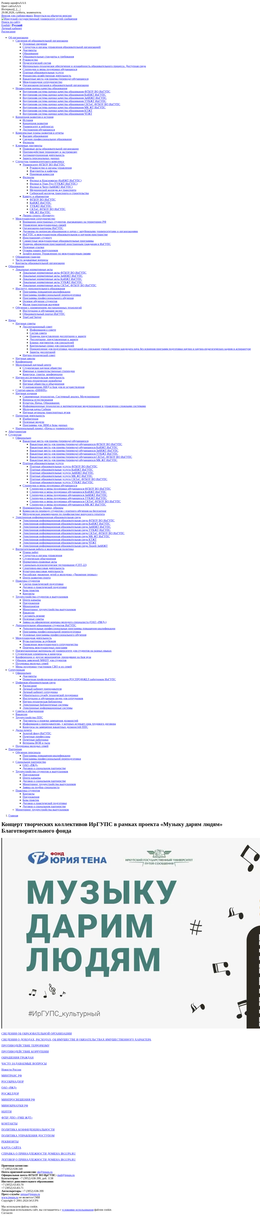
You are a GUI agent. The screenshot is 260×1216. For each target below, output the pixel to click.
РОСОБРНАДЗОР (12, 1081)
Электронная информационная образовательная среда (48, 517)
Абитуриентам (17, 431)
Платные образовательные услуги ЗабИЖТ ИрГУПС (62, 472)
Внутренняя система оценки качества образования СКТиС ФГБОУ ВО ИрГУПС (71, 104)
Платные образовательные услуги (43, 72)
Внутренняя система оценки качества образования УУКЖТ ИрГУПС (64, 101)
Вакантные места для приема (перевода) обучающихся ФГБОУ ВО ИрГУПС (76, 444)
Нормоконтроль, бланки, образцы (43, 507)
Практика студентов (28, 580)
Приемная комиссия (42, 174)
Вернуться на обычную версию (53, 15)
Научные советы (26, 323)
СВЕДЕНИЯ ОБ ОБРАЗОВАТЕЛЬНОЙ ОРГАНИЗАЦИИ (36, 1033)
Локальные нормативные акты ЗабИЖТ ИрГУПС (53, 275)
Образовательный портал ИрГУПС (44, 313)
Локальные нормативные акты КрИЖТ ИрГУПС (52, 278)
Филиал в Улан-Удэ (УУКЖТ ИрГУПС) (53, 183)
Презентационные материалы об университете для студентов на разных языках (64, 650)
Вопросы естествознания (38, 399)
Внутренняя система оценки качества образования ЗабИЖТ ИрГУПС (65, 97)
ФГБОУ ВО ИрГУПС (43, 199)
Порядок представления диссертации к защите (58, 336)
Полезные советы (33, 618)
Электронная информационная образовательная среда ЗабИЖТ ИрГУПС (67, 526)
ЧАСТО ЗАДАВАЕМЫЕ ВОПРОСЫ (24, 1063)
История (28, 120)
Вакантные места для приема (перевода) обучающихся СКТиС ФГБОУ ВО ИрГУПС (81, 456)
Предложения (31, 603)
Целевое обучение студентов (40, 301)
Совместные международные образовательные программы (58, 240)
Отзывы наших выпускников (40, 250)
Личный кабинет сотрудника (40, 692)
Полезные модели (33, 421)
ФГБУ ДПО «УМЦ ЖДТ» (17, 1117)
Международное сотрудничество (42, 81)
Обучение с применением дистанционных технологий (49, 307)
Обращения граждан (28, 256)
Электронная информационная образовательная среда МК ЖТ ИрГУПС (66, 536)
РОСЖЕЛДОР (10, 1093)
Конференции (24, 361)
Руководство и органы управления (51, 167)
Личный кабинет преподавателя (42, 688)
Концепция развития (35, 123)
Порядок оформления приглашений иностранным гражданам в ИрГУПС (67, 244)
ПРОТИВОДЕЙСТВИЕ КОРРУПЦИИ (25, 1051)
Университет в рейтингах (38, 126)
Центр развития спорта (37, 577)
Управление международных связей (44, 224)
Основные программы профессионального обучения (54, 634)
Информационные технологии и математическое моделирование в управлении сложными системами (84, 406)
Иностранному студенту (37, 237)
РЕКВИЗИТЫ (10, 1141)
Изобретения (30, 418)
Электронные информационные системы (48, 707)
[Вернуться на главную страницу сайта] (39, 18)
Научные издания (26, 393)
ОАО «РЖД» (30, 765)
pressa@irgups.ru (30, 1194)
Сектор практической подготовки (43, 583)
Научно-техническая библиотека (42, 701)
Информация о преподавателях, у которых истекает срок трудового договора (69, 723)
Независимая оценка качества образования (41, 88)
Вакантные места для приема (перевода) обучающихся (55, 78)
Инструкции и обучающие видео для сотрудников (53, 698)
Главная (13, 815)
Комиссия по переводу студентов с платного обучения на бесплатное (64, 510)
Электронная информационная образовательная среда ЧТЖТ (59, 542)
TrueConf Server (32, 317)
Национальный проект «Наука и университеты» (45, 428)
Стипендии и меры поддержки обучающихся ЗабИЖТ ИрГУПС (68, 495)
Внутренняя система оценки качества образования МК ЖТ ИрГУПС (64, 107)
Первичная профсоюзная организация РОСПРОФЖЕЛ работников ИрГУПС (69, 679)
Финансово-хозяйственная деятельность (47, 75)
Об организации (18, 37)
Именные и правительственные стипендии (49, 371)
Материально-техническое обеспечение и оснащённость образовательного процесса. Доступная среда (84, 66)
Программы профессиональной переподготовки (52, 294)
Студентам (14, 434)
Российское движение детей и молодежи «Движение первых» (60, 574)
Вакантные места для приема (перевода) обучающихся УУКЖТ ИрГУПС (74, 453)
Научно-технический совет (39, 355)
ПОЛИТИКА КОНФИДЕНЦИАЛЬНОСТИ (28, 1129)
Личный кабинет (11, 28)
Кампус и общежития (36, 196)
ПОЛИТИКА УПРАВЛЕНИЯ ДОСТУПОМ (27, 1135)
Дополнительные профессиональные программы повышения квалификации (69, 628)
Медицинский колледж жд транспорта (53, 190)
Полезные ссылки (33, 247)
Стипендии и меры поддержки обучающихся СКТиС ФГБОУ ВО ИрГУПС (75, 501)
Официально (23, 437)
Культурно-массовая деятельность (43, 571)
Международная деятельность (34, 638)
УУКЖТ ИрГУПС (41, 205)
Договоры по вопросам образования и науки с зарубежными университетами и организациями (80, 231)
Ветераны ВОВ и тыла (36, 742)
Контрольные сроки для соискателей (52, 345)
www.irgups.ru (9, 1197)
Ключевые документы (29, 145)
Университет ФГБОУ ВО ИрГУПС (44, 164)
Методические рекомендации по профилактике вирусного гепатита (64, 514)
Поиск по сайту (10, 21)
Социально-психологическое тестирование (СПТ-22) (55, 564)
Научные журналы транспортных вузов (46, 412)
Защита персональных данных (41, 158)
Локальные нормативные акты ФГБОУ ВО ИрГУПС (54, 272)
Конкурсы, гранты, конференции (43, 374)
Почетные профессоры (36, 736)
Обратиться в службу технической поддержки (50, 695)
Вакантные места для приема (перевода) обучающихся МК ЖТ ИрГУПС (73, 460)
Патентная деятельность (30, 415)
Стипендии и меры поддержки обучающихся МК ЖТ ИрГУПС (68, 504)
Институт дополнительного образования (40, 288)
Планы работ (30, 552)
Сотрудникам (16, 669)
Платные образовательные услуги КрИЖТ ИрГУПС (61, 469)
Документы (30, 50)
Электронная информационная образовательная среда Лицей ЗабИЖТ (65, 545)
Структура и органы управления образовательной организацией (62, 47)
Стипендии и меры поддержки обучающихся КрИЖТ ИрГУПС (68, 491)
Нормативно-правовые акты (40, 561)
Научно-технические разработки (42, 380)
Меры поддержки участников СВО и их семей (44, 666)
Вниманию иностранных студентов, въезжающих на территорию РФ (64, 221)
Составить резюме (34, 615)
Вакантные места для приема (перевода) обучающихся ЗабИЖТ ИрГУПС (74, 450)
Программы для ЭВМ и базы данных (45, 425)
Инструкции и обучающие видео (42, 310)
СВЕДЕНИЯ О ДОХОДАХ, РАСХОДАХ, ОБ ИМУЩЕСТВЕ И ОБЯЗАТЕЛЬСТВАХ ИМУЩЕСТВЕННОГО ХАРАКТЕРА (76, 1039)
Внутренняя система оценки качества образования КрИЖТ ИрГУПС (64, 94)
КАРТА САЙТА (11, 1147)
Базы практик (31, 590)
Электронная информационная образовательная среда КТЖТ (60, 539)
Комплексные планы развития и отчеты (40, 132)
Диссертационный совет (37, 326)
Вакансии (28, 612)
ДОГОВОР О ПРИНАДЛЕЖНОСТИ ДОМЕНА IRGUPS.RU (38, 1159)
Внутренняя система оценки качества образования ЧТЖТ (57, 113)
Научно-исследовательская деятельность (40, 377)
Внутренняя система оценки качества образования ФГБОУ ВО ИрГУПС (66, 91)
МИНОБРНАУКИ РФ (14, 1105)
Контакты (28, 593)
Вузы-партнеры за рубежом (39, 641)
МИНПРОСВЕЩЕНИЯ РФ (18, 1099)
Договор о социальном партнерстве (44, 768)
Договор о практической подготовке (45, 587)
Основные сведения (35, 43)
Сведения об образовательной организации (42, 40)
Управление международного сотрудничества (50, 644)
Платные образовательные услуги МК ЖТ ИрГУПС (61, 475)
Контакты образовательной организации (40, 263)
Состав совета (38, 332)
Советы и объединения (30, 711)
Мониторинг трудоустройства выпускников (49, 609)
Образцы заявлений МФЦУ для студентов (41, 660)
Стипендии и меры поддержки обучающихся (50, 69)
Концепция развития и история (34, 116)
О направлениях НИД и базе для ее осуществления (53, 387)
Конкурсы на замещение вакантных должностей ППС (55, 726)
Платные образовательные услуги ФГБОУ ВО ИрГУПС (63, 466)
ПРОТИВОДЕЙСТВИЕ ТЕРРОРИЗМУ (25, 1045)
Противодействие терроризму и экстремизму (50, 151)
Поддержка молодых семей (32, 663)
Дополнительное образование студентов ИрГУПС (46, 625)
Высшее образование (35, 136)
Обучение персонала (28, 752)
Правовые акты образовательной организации (51, 148)
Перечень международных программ (45, 647)
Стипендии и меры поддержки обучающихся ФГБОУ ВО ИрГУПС (70, 488)
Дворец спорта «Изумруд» (38, 215)
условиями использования (78, 1209)
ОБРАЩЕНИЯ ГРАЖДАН (17, 1057)
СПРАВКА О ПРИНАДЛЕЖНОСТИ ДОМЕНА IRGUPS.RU (38, 1153)
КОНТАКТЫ (9, 1123)
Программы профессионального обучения (48, 298)
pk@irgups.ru (45, 1171)
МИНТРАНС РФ (11, 1075)
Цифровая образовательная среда (36, 682)
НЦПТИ (6, 1111)
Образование (30, 53)
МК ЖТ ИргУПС (40, 212)
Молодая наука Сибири (37, 409)
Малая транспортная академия (41, 304)
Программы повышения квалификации (46, 291)
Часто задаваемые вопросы (32, 259)
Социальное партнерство (31, 761)
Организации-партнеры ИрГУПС (43, 228)
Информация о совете (43, 329)
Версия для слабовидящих (17, 15)
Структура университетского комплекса (40, 161)
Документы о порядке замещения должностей (50, 720)
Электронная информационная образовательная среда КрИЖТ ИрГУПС (66, 523)
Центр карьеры (32, 599)
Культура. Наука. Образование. (41, 402)
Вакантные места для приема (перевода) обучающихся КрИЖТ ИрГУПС (74, 447)
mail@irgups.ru (66, 1175)
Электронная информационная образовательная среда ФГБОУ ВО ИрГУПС (69, 520)
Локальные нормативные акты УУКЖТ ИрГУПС (52, 282)
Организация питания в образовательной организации (56, 85)
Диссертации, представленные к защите (54, 339)
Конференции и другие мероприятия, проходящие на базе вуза (53, 657)
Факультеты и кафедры (43, 170)
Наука (12, 320)
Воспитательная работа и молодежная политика (45, 549)
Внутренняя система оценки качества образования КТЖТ (57, 110)
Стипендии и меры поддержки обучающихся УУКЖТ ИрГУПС (68, 498)
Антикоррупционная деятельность (43, 155)
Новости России (11, 1069)
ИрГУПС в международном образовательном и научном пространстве (65, 234)
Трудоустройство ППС (29, 717)
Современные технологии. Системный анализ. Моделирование (61, 396)
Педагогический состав (37, 62)
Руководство (30, 59)
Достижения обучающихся (39, 129)
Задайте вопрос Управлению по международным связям (57, 253)
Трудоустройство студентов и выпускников (42, 596)
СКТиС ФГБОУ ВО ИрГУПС (48, 209)
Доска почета (24, 730)
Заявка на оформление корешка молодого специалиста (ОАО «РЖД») (64, 622)
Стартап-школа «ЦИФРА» (31, 390)
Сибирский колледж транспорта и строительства (59, 193)
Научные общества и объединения (43, 383)
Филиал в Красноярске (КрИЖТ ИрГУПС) (56, 180)
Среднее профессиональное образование (47, 139)
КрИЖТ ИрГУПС (40, 202)
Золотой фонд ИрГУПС (37, 733)
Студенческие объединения (39, 558)
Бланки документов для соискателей (52, 342)
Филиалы (28, 142)
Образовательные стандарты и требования (48, 56)
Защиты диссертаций (42, 352)
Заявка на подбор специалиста (41, 787)
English (5, 25)
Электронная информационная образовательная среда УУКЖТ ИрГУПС (67, 529)
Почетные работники (35, 739)
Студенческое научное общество (42, 367)
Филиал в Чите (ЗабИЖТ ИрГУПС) (51, 186)
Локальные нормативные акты (34, 269)
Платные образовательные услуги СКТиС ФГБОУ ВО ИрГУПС (68, 479)
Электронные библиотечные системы (45, 704)
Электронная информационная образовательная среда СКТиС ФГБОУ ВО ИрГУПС (74, 533)
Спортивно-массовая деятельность (43, 568)
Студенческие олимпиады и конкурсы (39, 653)
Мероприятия (31, 606)
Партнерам (15, 749)
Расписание (8, 31)
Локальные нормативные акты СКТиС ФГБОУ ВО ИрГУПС (59, 285)
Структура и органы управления (42, 555)
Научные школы (25, 358)
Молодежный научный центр (33, 364)
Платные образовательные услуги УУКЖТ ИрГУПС (61, 482)
